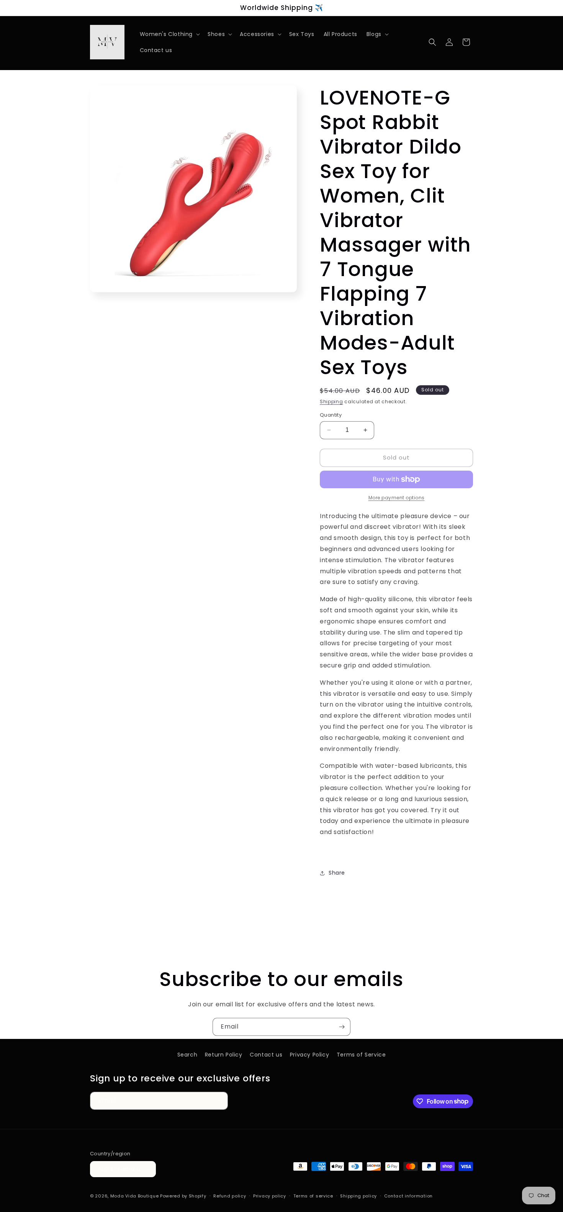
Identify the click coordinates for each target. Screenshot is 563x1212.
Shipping (331, 401)
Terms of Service (361, 1054)
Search (187, 1054)
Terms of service (313, 1196)
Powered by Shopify (183, 1196)
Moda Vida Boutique (134, 1196)
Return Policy (223, 1054)
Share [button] (337, 873)
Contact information (408, 1196)
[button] (169, 34)
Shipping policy (358, 1196)
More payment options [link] (396, 497)
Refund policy (229, 1196)
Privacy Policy (309, 1054)
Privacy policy (269, 1196)
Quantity (331, 415)
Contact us (266, 1054)
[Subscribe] (341, 1027)
